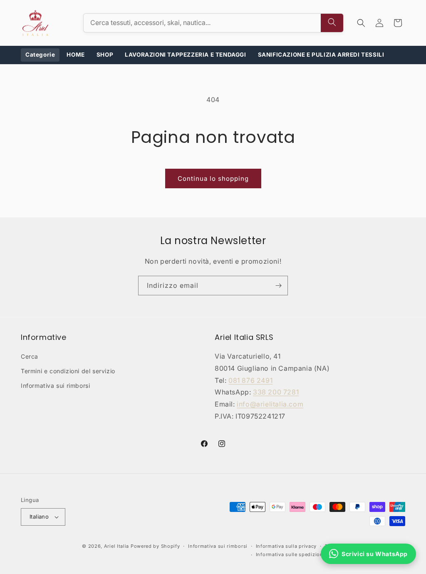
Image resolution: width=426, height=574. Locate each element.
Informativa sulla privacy (286, 546)
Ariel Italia (116, 546)
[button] (361, 23)
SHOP (105, 54)
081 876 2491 (250, 380)
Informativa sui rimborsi (55, 385)
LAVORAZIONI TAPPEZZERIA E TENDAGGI (185, 54)
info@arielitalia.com (270, 404)
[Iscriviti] (278, 285)
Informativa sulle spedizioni (290, 554)
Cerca (29, 356)
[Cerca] (332, 23)
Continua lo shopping (213, 178)
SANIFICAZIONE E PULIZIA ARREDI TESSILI (321, 54)
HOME (75, 54)
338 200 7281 (276, 392)
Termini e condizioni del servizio (68, 370)
